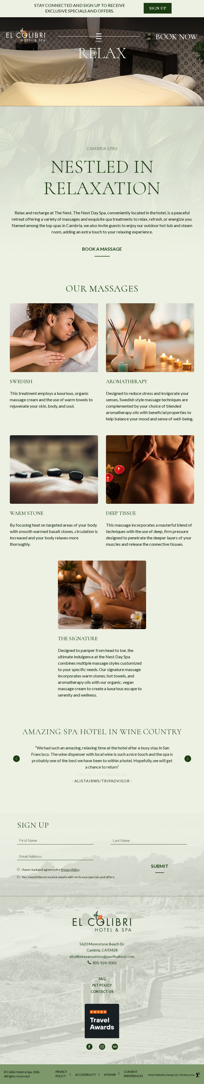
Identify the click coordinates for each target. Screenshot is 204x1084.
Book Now (176, 37)
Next (187, 759)
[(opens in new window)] (102, 1023)
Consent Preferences (133, 1074)
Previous (16, 759)
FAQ (102, 979)
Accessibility (85, 1074)
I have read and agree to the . (51, 869)
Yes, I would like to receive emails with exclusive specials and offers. (68, 877)
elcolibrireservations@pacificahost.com (102, 956)
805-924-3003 (102, 963)
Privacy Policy (70, 869)
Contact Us (102, 991)
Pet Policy (102, 985)
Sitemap (110, 1074)
